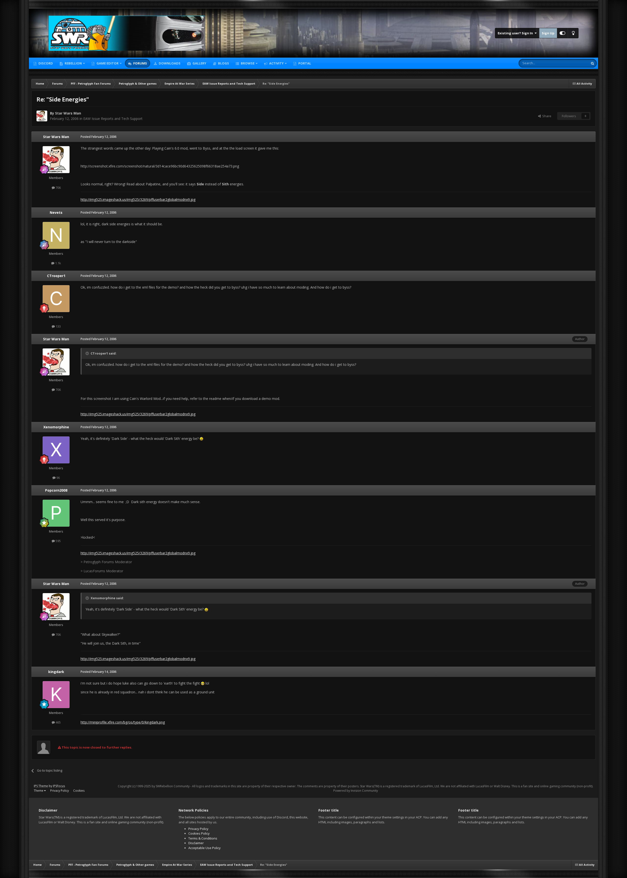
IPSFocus (59, 786)
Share (546, 116)
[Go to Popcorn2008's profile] (56, 513)
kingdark (56, 671)
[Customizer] (562, 33)
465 (58, 722)
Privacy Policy (59, 791)
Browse (247, 63)
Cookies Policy (199, 833)
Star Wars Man (68, 113)
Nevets (56, 212)
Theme (39, 791)
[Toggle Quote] (87, 353)
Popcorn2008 (56, 490)
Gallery (199, 63)
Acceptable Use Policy (204, 848)
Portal (304, 63)
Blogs (223, 63)
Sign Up (548, 33)
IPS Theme (41, 786)
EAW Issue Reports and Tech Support (113, 118)
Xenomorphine (56, 427)
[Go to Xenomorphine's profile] (56, 449)
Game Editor (107, 63)
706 (58, 187)
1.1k (57, 263)
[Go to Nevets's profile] (56, 235)
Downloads (169, 63)
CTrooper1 (56, 275)
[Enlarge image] (201, 438)
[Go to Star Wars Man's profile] (41, 116)
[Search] (592, 63)
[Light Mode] (573, 33)
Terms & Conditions (202, 838)
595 (58, 541)
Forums (140, 63)
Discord (45, 63)
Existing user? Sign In (516, 33)
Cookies (78, 791)
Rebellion (73, 63)
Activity (276, 63)
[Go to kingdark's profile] (56, 694)
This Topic (574, 63)
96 (58, 477)
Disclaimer (196, 843)
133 (58, 326)
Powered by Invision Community (355, 791)
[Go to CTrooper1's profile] (56, 298)
